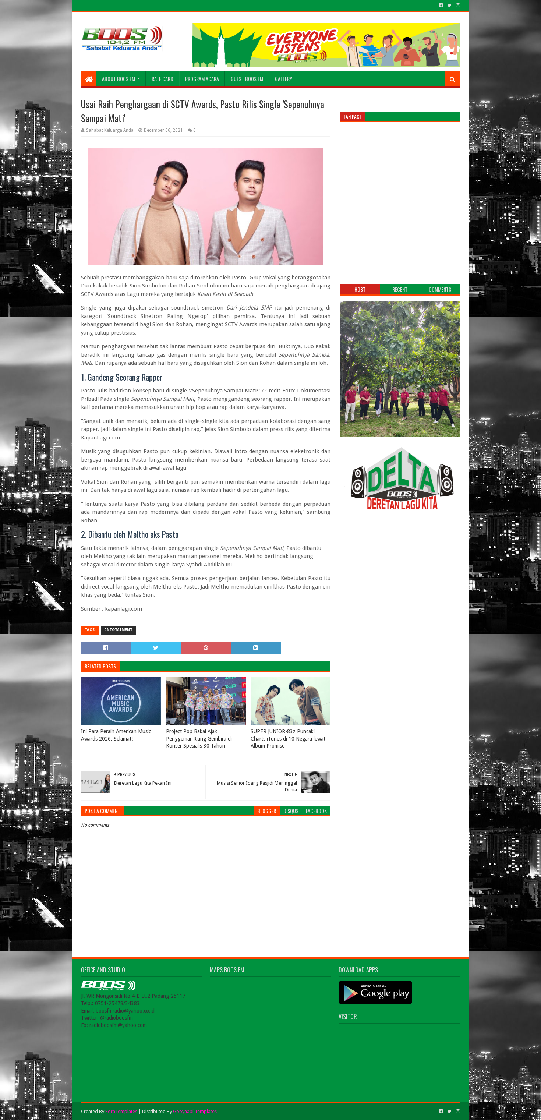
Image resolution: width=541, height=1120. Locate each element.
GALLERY (283, 78)
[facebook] (440, 5)
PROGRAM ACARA (202, 78)
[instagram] (457, 5)
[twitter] (449, 5)
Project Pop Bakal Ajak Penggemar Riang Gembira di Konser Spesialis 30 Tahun (199, 738)
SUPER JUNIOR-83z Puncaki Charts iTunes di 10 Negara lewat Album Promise (288, 738)
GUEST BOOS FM (247, 78)
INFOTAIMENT (118, 630)
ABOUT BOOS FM (118, 78)
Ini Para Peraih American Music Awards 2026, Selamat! (116, 735)
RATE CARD (162, 78)
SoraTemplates (121, 1111)
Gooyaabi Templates (195, 1111)
